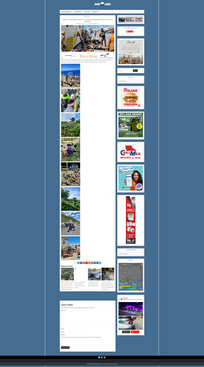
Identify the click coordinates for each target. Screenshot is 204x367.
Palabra (94, 11)
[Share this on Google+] (84, 263)
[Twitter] (99, 357)
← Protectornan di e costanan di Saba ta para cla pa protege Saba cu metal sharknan (80, 295)
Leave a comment (94, 23)
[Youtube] (105, 357)
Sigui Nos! (87, 11)
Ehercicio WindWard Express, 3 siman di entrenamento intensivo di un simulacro (88, 20)
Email (62, 331)
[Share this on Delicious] (100, 263)
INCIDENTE (87, 16)
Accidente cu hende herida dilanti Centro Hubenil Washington (93, 283)
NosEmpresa (77, 11)
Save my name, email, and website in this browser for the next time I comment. (81, 337)
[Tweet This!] (78, 263)
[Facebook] (102, 357)
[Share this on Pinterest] (86, 263)
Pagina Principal (66, 11)
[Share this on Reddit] (89, 263)
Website (63, 334)
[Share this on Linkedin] (97, 263)
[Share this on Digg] (95, 263)
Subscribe (136, 331)
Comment (64, 310)
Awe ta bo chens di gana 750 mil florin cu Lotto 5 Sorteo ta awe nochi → (98, 297)
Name (63, 328)
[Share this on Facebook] (81, 263)
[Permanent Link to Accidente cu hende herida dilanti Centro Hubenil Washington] (94, 274)
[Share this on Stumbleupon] (92, 263)
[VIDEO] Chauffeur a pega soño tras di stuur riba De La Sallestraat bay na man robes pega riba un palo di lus (107, 285)
